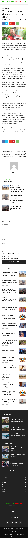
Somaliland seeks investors (18, 454)
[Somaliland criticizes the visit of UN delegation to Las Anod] (22, 309)
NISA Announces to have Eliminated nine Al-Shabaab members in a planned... (9, 359)
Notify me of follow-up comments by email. (12, 256)
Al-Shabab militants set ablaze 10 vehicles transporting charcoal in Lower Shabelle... (9, 274)
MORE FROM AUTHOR (8, 182)
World (13, 530)
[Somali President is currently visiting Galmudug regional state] (22, 351)
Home (3, 6)
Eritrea (17, 530)
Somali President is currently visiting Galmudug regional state (9, 350)
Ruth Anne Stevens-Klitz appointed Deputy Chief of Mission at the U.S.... (8, 333)
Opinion (6, 8)
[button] (26, 2)
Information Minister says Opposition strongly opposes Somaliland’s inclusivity (7, 154)
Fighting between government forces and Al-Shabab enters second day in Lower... (9, 342)
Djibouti (21, 528)
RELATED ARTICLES (8, 180)
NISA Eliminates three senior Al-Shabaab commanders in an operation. (9, 325)
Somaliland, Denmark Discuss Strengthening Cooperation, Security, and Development (9, 384)
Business (22, 530)
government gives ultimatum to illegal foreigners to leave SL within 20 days (20, 154)
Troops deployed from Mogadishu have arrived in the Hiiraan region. (9, 376)
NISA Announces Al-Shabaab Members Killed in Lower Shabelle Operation (9, 393)
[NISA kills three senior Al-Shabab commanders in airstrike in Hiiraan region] (22, 317)
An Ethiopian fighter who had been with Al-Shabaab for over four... (9, 282)
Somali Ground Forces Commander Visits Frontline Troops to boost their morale (9, 290)
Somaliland (10, 528)
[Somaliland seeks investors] (5, 456)
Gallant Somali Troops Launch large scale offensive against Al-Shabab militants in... (18, 419)
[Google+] (11, 522)
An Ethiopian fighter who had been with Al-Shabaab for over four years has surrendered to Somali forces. (18, 198)
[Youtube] (20, 522)
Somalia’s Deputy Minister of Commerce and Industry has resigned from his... (9, 367)
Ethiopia (4, 530)
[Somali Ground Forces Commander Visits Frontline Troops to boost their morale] (5, 208)
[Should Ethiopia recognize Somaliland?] (5, 449)
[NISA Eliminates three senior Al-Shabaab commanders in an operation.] (22, 325)
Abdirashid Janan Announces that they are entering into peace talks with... (9, 401)
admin (4, 19)
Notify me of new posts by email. (10, 258)
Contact (14, 531)
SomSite (17, 536)
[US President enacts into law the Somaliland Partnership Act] (5, 464)
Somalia (16, 528)
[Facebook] (7, 522)
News (7, 6)
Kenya (9, 530)
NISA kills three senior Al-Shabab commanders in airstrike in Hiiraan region (8, 317)
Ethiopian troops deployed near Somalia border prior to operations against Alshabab (18, 427)
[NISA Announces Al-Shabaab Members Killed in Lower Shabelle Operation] (22, 393)
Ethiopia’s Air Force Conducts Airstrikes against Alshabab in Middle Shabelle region (18, 435)
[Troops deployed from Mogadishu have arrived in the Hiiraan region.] (22, 376)
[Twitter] (16, 522)
